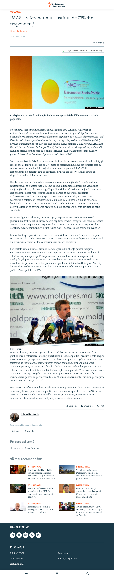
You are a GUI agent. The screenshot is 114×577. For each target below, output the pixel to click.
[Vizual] (26, 573)
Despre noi (63, 553)
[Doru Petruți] (57, 345)
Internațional (34, 467)
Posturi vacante (17, 564)
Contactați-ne (16, 559)
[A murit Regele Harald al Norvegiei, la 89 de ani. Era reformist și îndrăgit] (18, 506)
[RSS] (32, 535)
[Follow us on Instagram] (25, 535)
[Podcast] (57, 573)
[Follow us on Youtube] (19, 535)
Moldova (15, 12)
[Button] (98, 43)
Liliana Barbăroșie (18, 31)
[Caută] (87, 573)
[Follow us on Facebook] (12, 535)
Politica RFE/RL (17, 553)
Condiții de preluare (67, 559)
